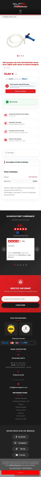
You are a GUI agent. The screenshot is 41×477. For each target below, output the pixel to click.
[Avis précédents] (4, 249)
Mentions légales (20, 407)
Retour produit (20, 410)
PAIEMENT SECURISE (15, 122)
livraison (20, 404)
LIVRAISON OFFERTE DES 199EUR (19, 114)
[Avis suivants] (37, 249)
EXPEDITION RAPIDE (15, 139)
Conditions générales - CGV (20, 401)
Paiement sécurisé (21, 398)
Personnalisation (27, 468)
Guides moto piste (21, 419)
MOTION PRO (33, 177)
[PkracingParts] (20, 4)
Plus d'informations (15, 468)
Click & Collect (20, 416)
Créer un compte (20, 91)
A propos (21, 413)
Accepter (20, 472)
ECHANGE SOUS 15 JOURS (16, 130)
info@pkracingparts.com (18, 387)
